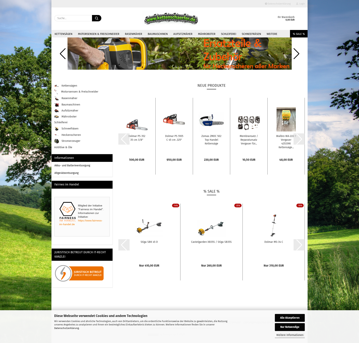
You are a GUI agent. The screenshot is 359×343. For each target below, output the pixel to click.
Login (301, 3)
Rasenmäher (133, 34)
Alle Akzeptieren (290, 317)
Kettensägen (63, 34)
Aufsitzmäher (182, 34)
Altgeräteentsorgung (66, 173)
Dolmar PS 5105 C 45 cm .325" (174, 138)
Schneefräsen (251, 34)
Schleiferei (228, 34)
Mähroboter (206, 34)
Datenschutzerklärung (66, 328)
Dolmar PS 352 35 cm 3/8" (136, 138)
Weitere (272, 34)
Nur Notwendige (289, 327)
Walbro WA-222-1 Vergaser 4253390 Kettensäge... (286, 142)
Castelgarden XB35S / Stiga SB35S (211, 242)
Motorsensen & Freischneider (98, 34)
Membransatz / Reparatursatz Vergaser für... (249, 140)
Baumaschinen (158, 34)
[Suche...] (96, 18)
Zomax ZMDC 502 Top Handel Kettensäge (211, 140)
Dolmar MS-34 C (273, 242)
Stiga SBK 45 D (149, 242)
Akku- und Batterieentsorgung (72, 165)
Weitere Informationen (289, 335)
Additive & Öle (63, 147)
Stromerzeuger (70, 141)
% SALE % (299, 34)
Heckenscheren (71, 135)
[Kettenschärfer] (171, 18)
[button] (170, 66)
